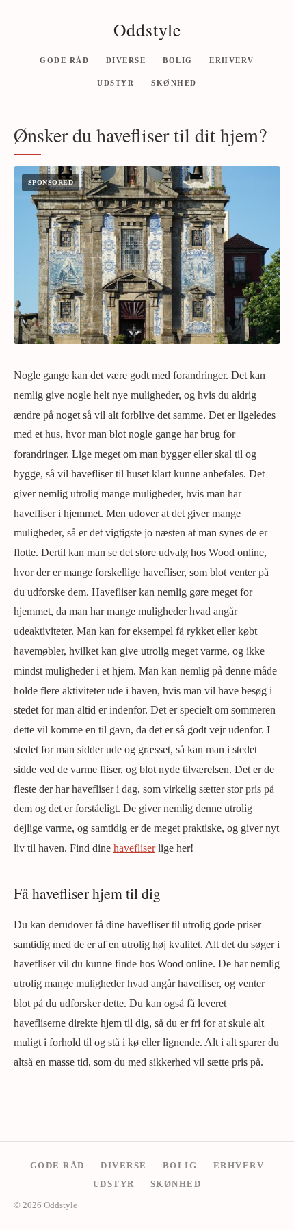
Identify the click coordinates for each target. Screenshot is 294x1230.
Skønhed (174, 83)
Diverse (126, 59)
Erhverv (231, 59)
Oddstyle (147, 29)
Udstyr (115, 83)
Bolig (178, 59)
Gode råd (64, 59)
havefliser (134, 848)
